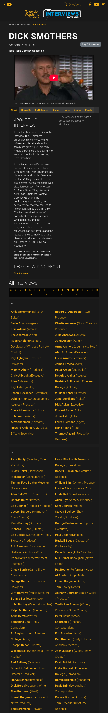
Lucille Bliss (74, 488)
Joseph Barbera (29, 514)
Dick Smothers (39, 24)
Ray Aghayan (26, 361)
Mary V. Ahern (27, 369)
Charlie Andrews (76, 326)
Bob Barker (31, 537)
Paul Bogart (69, 534)
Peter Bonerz (74, 552)
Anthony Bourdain (75, 595)
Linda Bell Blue (72, 494)
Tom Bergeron (24, 691)
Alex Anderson (27, 422)
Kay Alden (22, 387)
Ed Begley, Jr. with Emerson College (28, 636)
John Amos (23, 416)
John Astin (66, 416)
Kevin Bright (70, 662)
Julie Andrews (70, 335)
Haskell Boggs (72, 543)
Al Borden (70, 575)
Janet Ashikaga (70, 398)
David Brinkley (70, 688)
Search (77, 4)
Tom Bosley (67, 587)
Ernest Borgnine (70, 581)
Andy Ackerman (28, 314)
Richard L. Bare (27, 529)
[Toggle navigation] (103, 4)
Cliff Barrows (30, 592)
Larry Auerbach (70, 422)
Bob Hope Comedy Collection (26, 50)
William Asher (70, 393)
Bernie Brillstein (72, 679)
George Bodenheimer (74, 526)
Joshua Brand (73, 653)
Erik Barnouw (28, 549)
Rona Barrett (29, 560)
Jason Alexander (29, 393)
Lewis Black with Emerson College (72, 462)
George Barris (28, 584)
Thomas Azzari (72, 436)
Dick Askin (69, 404)
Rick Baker (28, 476)
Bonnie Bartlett (27, 598)
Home (11, 24)
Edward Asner (68, 410)
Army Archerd (76, 346)
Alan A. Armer (71, 352)
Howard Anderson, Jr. (29, 430)
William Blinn (75, 482)
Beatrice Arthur (71, 375)
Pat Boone (74, 569)
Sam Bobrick (68, 505)
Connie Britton (70, 697)
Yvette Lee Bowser (72, 607)
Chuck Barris (28, 572)
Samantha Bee (25, 624)
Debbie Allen (30, 401)
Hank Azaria (67, 427)
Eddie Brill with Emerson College (71, 671)
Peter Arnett (70, 369)
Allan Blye (73, 500)
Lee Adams (24, 335)
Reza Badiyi (28, 462)
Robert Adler (30, 346)
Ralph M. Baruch (29, 610)
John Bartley (31, 604)
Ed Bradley (68, 624)
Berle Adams (24, 323)
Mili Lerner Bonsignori (74, 560)
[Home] (54, 15)
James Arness (69, 364)
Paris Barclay (26, 523)
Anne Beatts (24, 616)
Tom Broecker (71, 705)
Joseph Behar (26, 645)
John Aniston (68, 340)
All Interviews (23, 24)
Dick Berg (29, 685)
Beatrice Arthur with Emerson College (74, 384)
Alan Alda (22, 381)
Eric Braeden (68, 633)
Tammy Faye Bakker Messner (30, 485)
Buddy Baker (27, 471)
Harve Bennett (27, 679)
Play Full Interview (90, 44)
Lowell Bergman (29, 700)
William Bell (32, 653)
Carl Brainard (74, 642)
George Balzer (25, 500)
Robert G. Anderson (72, 314)
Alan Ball (29, 494)
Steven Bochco (69, 514)
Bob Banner (31, 505)
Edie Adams (24, 329)
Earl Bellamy (25, 662)
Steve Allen (27, 410)
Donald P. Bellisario (28, 671)
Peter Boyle (67, 616)
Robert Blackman (73, 473)
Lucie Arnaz (70, 358)
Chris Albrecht (27, 375)
